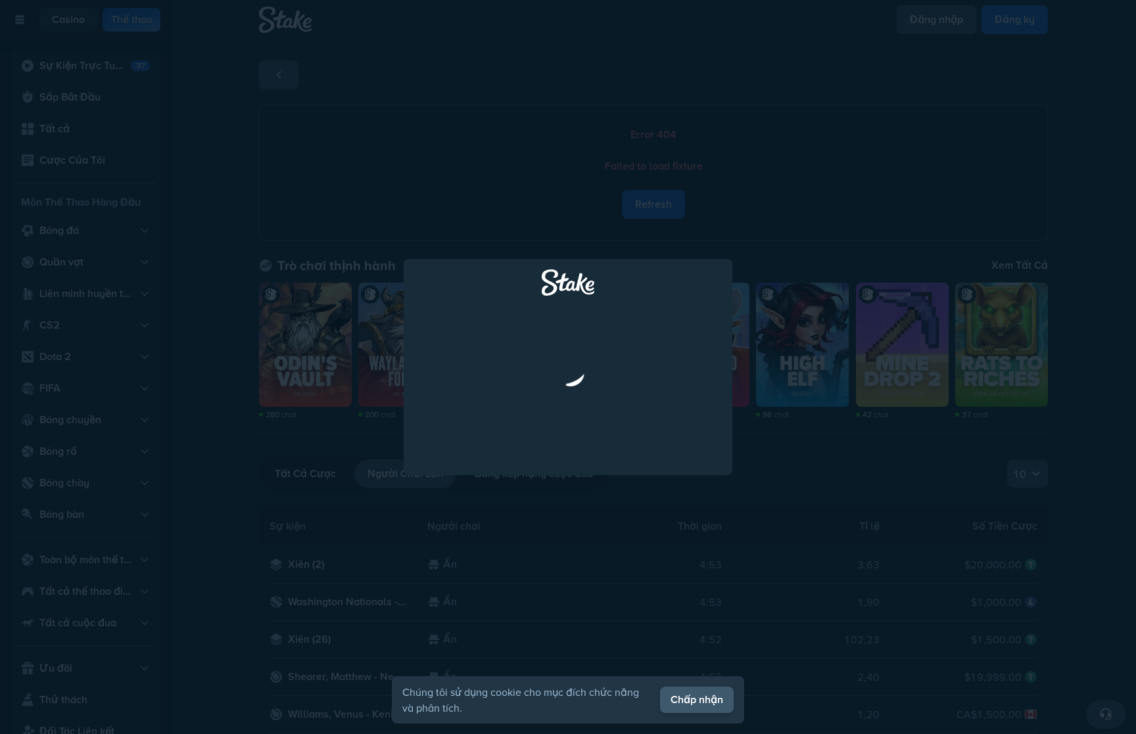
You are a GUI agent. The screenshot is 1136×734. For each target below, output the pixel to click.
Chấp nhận (697, 699)
